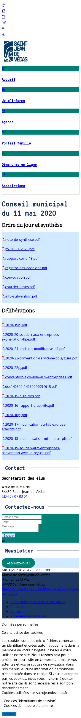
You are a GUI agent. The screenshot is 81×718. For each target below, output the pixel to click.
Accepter (9, 714)
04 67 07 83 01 (16, 496)
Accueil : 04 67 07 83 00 (23, 589)
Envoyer (8, 535)
